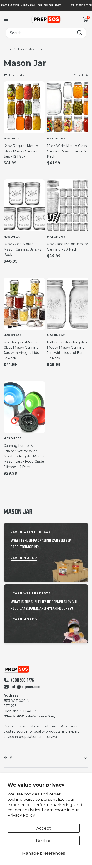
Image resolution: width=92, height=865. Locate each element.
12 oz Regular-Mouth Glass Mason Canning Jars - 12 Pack (21, 151)
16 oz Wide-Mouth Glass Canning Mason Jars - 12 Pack (67, 151)
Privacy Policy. (21, 815)
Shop (20, 49)
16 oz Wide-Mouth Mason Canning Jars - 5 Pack (22, 249)
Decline (44, 840)
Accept (43, 828)
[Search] (79, 33)
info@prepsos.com (25, 687)
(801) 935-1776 (22, 680)
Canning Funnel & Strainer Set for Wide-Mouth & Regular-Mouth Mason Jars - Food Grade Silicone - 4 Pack (24, 456)
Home (8, 49)
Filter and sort (18, 75)
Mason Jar (35, 49)
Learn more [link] (22, 558)
